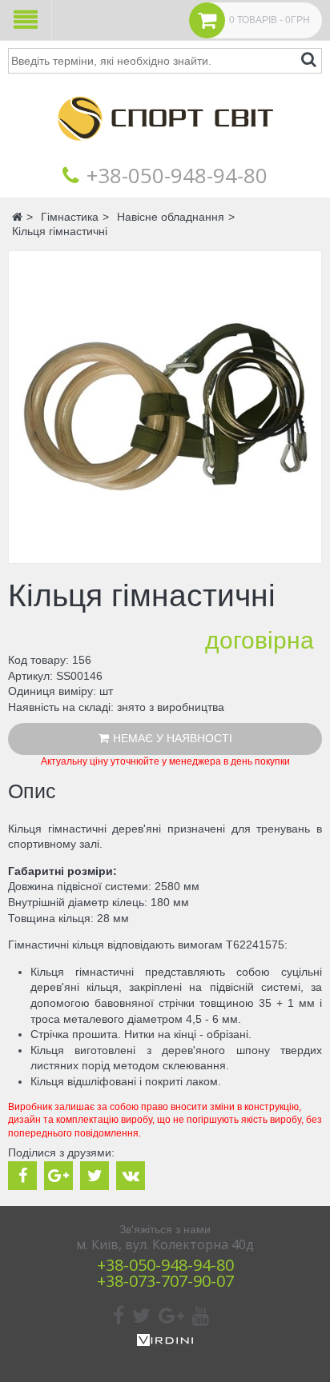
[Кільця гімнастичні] (165, 407)
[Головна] (165, 152)
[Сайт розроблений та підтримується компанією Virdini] (165, 1342)
